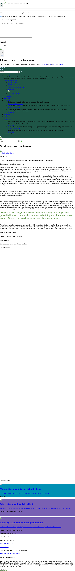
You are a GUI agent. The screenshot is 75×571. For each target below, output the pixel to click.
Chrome (44, 64)
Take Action (7, 120)
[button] (37, 2)
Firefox (54, 64)
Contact (6, 118)
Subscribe (11, 132)
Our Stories (7, 100)
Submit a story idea (14, 107)
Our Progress (8, 97)
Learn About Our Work (11, 80)
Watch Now (11, 112)
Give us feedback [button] (9, 134)
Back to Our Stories (8, 153)
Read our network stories (15, 104)
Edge (49, 64)
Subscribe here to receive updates (10, 553)
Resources (7, 98)
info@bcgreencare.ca (6, 543)
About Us (7, 114)
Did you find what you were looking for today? (14, 13)
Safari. (61, 64)
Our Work (7, 75)
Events (6, 116)
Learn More (11, 125)
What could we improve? (8, 20)
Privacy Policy (4, 547)
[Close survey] (1, 6)
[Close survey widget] (1, 4)
